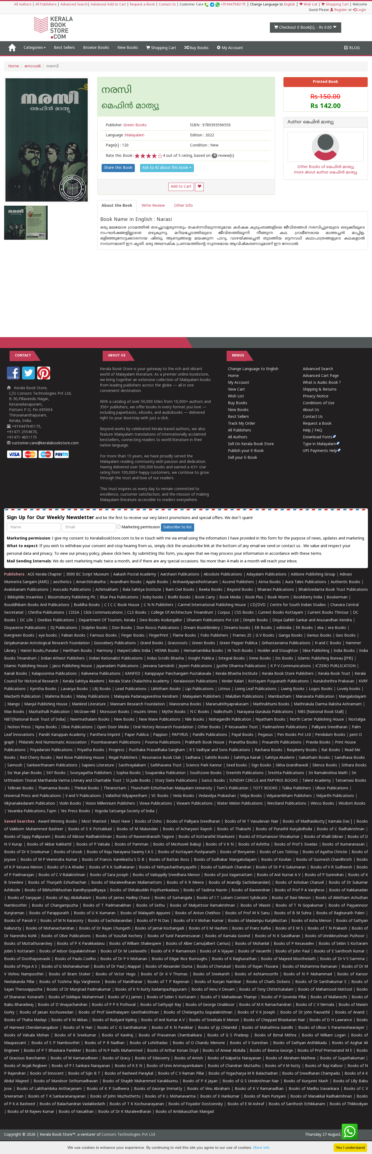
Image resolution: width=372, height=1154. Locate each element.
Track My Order (241, 423)
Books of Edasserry (152, 1058)
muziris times (145, 712)
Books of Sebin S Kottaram (171, 997)
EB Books (263, 628)
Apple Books (157, 582)
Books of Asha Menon (311, 921)
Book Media (230, 597)
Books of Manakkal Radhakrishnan (321, 1096)
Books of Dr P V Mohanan (123, 959)
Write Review (153, 205)
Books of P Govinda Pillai (283, 997)
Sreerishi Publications (245, 773)
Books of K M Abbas (69, 1020)
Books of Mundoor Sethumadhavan (65, 1081)
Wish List (310, 5)
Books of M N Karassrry (61, 921)
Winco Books (322, 803)
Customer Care (213, 5)
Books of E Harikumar (219, 1096)
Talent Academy (316, 780)
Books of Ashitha (253, 844)
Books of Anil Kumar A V (278, 875)
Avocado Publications (72, 590)
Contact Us (167, 5)
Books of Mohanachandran (50, 928)
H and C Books (328, 643)
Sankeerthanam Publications (52, 765)
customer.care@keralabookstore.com (45, 443)
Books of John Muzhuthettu (115, 1096)
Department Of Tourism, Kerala (107, 620)
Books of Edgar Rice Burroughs (180, 959)
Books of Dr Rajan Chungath (104, 928)
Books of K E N (128, 1066)
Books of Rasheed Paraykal (129, 1073)
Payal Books (242, 735)
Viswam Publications (194, 803)
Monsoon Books (114, 712)
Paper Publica (137, 735)
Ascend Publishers (238, 582)
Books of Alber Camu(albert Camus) (198, 944)
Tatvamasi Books (350, 780)
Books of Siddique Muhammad (75, 997)
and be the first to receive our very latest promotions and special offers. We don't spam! (130, 518)
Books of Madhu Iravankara (314, 1089)
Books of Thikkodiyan (349, 1104)
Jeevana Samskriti (158, 666)
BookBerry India (307, 597)
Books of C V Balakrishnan (61, 875)
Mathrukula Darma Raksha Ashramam (328, 704)
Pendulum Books (330, 735)
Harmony (104, 651)
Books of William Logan (324, 1035)
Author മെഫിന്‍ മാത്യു (311, 122)
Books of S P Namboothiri (55, 1043)
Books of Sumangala (173, 898)
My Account (232, 48)
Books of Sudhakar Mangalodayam (225, 860)
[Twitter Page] (29, 378)
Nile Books (194, 719)
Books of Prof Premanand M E (324, 1050)
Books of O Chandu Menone (199, 1043)
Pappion (160, 735)
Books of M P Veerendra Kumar (48, 860)
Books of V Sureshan (249, 1043)
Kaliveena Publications (101, 674)
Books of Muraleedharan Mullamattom (126, 882)
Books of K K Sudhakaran (112, 867)
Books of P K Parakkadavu (81, 944)
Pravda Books (318, 742)
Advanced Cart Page (321, 376)
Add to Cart (181, 186)
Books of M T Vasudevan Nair (251, 821)
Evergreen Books (19, 635)
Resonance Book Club (161, 758)
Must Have (120, 821)
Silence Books (324, 765)
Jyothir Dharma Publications (241, 666)
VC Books (160, 796)
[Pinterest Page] (44, 378)
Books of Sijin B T (84, 1073)
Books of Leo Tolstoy (279, 852)
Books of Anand (349, 1012)
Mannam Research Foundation (137, 704)
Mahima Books (58, 696)
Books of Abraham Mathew (291, 1058)
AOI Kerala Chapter (45, 574)
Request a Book (142, 5)
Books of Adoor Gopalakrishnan (67, 951)
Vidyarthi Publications (335, 796)
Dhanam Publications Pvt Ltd (213, 620)
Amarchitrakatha (91, 582)
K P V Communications (290, 666)
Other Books (209, 727)
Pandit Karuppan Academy (62, 735)
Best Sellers (64, 48)
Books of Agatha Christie (325, 852)
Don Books (122, 628)
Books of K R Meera (185, 882)
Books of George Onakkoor (209, 1005)
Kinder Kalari (233, 681)
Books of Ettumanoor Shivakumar (269, 837)
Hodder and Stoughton (277, 651)
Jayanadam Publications (117, 666)
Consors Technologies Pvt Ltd (128, 1134)
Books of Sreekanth (211, 974)
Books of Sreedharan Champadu (311, 1073)
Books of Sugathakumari (342, 1058)
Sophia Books (128, 773)
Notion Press (19, 727)
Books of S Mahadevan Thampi (228, 997)
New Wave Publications (160, 719)
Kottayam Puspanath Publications (278, 681)
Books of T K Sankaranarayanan (57, 1096)
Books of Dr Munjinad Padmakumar (79, 989)
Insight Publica (201, 658)
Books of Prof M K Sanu (247, 913)
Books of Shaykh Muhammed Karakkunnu (140, 1081)
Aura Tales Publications (305, 582)
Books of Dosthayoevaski (27, 959)
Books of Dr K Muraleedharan (124, 1112)
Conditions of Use (318, 403)
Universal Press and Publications (32, 796)
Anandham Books (126, 582)
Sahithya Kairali (247, 758)
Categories (33, 48)
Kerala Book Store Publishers (288, 674)
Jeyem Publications (195, 666)
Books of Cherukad (214, 966)
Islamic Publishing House (26, 666)
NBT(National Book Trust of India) (35, 719)
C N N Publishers (158, 605)
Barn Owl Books (180, 590)
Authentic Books (345, 582)
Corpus (224, 612)
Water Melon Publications (240, 803)
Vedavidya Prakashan (217, 796)
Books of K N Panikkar (172, 1028)
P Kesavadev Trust (241, 727)
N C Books (199, 712)
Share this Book (118, 168)
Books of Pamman (131, 844)
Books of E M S (289, 928)
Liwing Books (292, 689)
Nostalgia (356, 719)
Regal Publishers (123, 758)
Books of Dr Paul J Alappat (117, 966)
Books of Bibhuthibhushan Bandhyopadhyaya (65, 890)
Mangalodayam (352, 696)
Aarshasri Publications (179, 574)
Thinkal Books (86, 788)
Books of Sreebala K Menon (214, 1020)
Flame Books (184, 635)
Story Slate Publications (176, 780)
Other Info (183, 205)
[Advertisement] (186, 288)
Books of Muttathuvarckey (28, 944)
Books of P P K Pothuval (114, 1005)
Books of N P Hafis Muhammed (114, 1050)
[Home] (12, 48)
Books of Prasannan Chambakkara (170, 1035)
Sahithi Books (217, 758)
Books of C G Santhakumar (122, 1028)
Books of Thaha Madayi (25, 1020)
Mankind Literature (89, 704)
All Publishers (45, 5)
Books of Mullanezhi (328, 997)
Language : (125, 135)
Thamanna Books (54, 788)
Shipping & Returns (320, 389)
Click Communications (103, 612)
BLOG (354, 48)
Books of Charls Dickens (268, 982)
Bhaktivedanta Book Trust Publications (333, 590)
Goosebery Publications (115, 643)
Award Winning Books (57, 821)
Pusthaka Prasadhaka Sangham (157, 750)
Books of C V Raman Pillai (181, 1073)
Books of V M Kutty (282, 1066)
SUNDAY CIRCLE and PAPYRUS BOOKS (263, 780)
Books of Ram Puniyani (265, 1096)
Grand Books (151, 643)
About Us (311, 410)
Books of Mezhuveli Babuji (177, 844)
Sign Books (261, 765)
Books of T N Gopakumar (299, 905)
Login (361, 10)
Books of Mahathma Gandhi (267, 1028)
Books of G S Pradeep (228, 1035)
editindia (283, 628)
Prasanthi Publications (281, 742)
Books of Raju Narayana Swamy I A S (120, 852)
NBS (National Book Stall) (321, 712)
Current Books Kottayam (280, 612)
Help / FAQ (312, 430)
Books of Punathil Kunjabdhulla (284, 829)
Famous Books (103, 635)
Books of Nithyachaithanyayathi (167, 867)
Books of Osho (148, 821)
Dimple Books (255, 620)
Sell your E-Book (242, 457)
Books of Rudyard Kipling (114, 1020)
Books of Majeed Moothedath (288, 959)
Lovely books (348, 689)
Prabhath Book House (204, 742)
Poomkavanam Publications (116, 742)
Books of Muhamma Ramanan (309, 966)
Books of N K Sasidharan (277, 936)
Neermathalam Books (89, 719)
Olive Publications (77, 727)
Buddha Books (87, 605)
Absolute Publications (223, 574)
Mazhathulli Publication (49, 712)
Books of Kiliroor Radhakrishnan (83, 837)
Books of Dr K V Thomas (164, 974)
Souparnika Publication (165, 773)
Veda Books (183, 796)
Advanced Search (74, 5)
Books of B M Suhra (292, 913)
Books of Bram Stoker (69, 974)
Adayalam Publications (266, 574)
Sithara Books (354, 765)
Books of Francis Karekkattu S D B (113, 860)
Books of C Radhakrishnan (340, 829)
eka (320, 628)
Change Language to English (253, 369)
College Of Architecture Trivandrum (182, 612)
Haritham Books (77, 651)
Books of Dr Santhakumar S (320, 982)
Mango (13, 704)
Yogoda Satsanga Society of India (124, 811)
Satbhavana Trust (166, 765)
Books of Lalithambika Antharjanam (49, 1089)
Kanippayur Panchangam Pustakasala (178, 674)
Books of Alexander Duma (168, 966)
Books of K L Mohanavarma (170, 1096)
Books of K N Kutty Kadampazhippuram (151, 989)
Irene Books (260, 658)
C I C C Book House (121, 605)
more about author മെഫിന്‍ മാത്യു (325, 172)
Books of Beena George (271, 1050)
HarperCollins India (133, 651)
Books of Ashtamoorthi (256, 974)
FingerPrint (158, 635)
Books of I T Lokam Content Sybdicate (232, 898)
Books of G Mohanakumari (65, 966)
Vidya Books (251, 796)
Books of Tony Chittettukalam (266, 989)
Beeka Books (210, 590)
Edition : (202, 135)
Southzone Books (206, 773)
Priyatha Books (90, 750)
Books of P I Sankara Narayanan (80, 1066)
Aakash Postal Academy (135, 574)
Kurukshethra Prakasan (333, 681)
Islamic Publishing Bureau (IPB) (325, 658)
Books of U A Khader (65, 867)
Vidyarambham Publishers (289, 796)
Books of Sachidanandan (110, 921)
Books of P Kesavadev (294, 944)
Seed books (236, 765)
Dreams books (237, 628)
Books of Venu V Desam (213, 989)
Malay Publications (92, 696)
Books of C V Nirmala (315, 1005)
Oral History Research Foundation (163, 727)
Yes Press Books (75, 811)
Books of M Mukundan (137, 829)
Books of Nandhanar (123, 982)
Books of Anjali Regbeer (25, 1066)
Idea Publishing (316, 651)
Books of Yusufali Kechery (119, 936)
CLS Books (137, 612)
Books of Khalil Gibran (323, 837)
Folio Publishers (214, 635)
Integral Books (231, 658)
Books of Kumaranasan (343, 844)
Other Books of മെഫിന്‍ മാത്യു (325, 167)
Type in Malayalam (319, 444)
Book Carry (205, 597)
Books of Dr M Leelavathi (123, 951)
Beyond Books (240, 590)
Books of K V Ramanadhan (259, 1089)
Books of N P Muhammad (307, 974)
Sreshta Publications (286, 773)
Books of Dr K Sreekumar (27, 852)
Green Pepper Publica (238, 643)
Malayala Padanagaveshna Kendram (146, 696)
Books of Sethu (150, 905)
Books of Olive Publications (66, 936)
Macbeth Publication (22, 696)
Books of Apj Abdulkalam (68, 898)
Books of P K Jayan (200, 1081)
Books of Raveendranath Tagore (145, 837)
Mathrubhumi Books (271, 704)
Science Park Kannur (204, 765)
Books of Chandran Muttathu (234, 1066)
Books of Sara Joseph (109, 875)
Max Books (14, 712)
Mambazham (279, 696)
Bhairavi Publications (275, 590)
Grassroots (178, 643)
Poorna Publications (163, 742)
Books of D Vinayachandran (62, 1005)
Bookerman (337, 597)
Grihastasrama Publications (286, 643)
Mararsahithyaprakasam (227, 704)
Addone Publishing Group (313, 574)
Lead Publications (131, 689)
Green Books (203, 643)
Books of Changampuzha (55, 905)
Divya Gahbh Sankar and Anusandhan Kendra (312, 620)
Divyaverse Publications (25, 628)
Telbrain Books (20, 788)
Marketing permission (140, 527)
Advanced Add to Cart (108, 5)
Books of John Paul (292, 951)
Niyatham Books (270, 719)
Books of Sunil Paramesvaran (173, 936)
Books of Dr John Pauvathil (305, 1012)
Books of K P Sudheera (108, 1089)
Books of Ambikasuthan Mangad (184, 1112)
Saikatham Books (314, 758)
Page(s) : (117, 145)
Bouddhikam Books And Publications (36, 605)
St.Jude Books (138, 780)
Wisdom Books (352, 803)
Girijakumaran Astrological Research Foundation (47, 643)
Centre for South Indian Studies (298, 605)
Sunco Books (213, 780)
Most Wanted (93, 821)
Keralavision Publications (195, 681)
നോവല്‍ (33, 66)
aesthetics (62, 582)
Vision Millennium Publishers (110, 803)
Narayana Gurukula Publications (265, 712)
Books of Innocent (46, 1073)
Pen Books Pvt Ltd (294, 735)
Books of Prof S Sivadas (296, 844)
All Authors (22, 5)
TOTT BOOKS (265, 788)
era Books (337, 628)
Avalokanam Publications (26, 590)
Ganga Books (291, 635)
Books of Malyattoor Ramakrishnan (202, 905)
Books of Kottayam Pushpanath (187, 852)
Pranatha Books (243, 742)
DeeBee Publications (55, 620)
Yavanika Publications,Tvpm (31, 811)
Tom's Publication (232, 788)
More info (261, 1147)
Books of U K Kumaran (94, 913)
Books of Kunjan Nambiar (217, 982)
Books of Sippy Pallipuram (27, 837)
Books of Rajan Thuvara (256, 966)
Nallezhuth (223, 712)
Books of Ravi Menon (291, 898)
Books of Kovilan (276, 860)
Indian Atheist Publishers (63, 658)
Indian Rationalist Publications (116, 658)
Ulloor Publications (331, 788)
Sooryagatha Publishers (91, 773)
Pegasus (265, 735)
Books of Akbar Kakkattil (49, 844)
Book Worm (278, 597)
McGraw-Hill (84, 712)
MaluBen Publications (244, 696)
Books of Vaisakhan (76, 1112)
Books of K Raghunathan (234, 959)
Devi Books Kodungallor (160, 620)
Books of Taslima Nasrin (205, 890)
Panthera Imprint (105, 735)
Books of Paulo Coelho (75, 959)
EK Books (304, 628)
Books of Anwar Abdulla (224, 1050)
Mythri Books (174, 712)
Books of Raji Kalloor (324, 1066)
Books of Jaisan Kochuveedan (47, 1012)
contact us (291, 546)
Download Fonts (318, 437)
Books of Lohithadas (149, 1043)
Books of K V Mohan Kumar (198, 921)
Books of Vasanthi (254, 951)
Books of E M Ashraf (245, 1104)
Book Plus (254, 597)
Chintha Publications (46, 612)
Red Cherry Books (36, 758)
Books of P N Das (153, 921)
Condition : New (204, 145)
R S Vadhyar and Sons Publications (219, 750)
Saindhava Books (349, 758)
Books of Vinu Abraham (208, 1089)
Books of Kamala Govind (227, 936)
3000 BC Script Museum (87, 574)
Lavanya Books (74, 689)
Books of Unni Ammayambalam (175, 1066)
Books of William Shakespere (135, 944)
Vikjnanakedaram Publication (29, 803)
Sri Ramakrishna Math (328, 773)
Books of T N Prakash (327, 928)
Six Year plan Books (24, 773)
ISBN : (210, 125)
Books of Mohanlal (252, 944)
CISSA (74, 612)
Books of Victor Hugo (115, 974)
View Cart (236, 389)
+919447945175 (233, 5)
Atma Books (269, 582)
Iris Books (284, 658)
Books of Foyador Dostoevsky (195, 1104)
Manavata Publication (315, 696)
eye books (48, 635)
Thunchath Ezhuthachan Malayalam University (171, 788)
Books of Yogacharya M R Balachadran (243, 1073)
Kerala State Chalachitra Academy (139, 681)
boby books (153, 597)
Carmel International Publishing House (212, 605)
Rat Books (330, 750)
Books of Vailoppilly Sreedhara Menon (166, 875)
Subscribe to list (177, 527)
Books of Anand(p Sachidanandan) (239, 882)
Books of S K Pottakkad (90, 829)
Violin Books (70, 803)
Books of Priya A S (20, 966)
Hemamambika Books (203, 651)
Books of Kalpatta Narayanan (234, 1058)
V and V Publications (83, 796)
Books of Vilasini (255, 905)
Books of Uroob (68, 852)
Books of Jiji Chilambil (217, 1028)
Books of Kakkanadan (348, 890)
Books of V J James (125, 997)
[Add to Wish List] (199, 187)
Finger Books (133, 635)
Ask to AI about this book (165, 168)
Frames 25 (242, 635)
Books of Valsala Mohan (26, 1035)
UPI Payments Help (320, 451)
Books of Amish (188, 1058)
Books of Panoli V (20, 921)
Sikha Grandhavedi (292, 765)
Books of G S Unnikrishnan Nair (250, 1081)
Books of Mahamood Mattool (325, 989)
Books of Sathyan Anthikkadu (300, 1043)
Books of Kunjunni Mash (306, 1081)
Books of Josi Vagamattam (228, 875)
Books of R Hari (77, 1028)
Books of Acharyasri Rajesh (187, 829)
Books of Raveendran (250, 890)
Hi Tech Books (240, 651)
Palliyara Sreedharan (329, 727)
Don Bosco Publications (157, 628)
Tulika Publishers (296, 788)
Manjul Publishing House (46, 704)
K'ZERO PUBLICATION (335, 666)
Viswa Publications (155, 803)
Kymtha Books (43, 689)
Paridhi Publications (210, 735)
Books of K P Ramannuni (173, 951)
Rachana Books (268, 750)
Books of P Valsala (93, 844)
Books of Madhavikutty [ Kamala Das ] (317, 821)
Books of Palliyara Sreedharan (193, 821)
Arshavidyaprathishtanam (195, 582)
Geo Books (346, 635)
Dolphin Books (94, 628)
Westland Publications (287, 803)
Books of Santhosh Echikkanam (297, 1104)
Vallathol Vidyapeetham (126, 796)
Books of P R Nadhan (104, 1043)
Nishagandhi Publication (230, 719)
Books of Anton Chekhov (198, 913)
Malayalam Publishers (201, 696)
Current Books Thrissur (328, 612)
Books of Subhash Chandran (226, 867)
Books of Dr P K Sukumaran (281, 867)
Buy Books (198, 48)
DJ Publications (63, 628)
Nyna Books (46, 727)
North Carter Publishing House (317, 719)
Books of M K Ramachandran (265, 1005)
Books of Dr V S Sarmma (342, 959)
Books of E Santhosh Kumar (339, 951)
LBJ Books (101, 689)
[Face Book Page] (14, 378)
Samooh (14, 765)
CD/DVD (258, 605)
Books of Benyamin (237, 852)
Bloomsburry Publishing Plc (72, 597)
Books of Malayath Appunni (145, 913)
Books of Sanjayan (24, 898)
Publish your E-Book (246, 451)
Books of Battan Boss (169, 860)
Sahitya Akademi (279, 758)
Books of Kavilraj (117, 1035)
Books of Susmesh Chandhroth (324, 860)
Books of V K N (219, 844)
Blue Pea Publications (119, 597)
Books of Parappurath (49, 913)
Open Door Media (113, 727)
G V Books (265, 635)
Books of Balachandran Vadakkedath (72, 1104)
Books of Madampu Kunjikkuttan (257, 921)
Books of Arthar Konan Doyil (173, 1050)
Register (340, 10)
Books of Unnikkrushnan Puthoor (335, 936)
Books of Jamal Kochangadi (159, 928)
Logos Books (321, 689)
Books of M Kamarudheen (74, 1058)
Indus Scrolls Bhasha (165, 658)
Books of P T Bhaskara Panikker (52, 1050)
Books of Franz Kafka (251, 928)
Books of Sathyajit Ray (160, 1005)
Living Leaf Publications (255, 689)
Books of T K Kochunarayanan (136, 1104)
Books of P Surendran (324, 875)
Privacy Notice (315, 396)
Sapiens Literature (98, 765)
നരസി (117, 90)
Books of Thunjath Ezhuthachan (57, 882)
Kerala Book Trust (334, 674)
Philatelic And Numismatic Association (53, 742)
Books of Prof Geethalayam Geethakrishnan (118, 1012)
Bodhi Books (179, 597)
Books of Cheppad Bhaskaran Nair (274, 1020)
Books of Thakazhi (234, 829)
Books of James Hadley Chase (123, 898)
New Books (127, 48)
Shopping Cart (337, 5)
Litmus (224, 689)
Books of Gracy (116, 1058)
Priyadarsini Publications (51, 750)
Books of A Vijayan (217, 951)
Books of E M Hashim (208, 928)
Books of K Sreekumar (75, 1035)
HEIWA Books (167, 651)
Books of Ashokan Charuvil (299, 882)
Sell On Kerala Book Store (251, 444)
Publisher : (126, 125)
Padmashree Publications (284, 727)
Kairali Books (15, 674)
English (289, 5)
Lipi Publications (199, 689)
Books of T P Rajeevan (168, 982)
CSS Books (244, 612)
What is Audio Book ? (322, 382)
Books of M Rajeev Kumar (30, 1112)
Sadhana (192, 758)
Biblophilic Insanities (25, 597)
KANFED (132, 674)
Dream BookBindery (202, 628)
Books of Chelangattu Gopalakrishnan (198, 1012)
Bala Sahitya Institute (142, 590)
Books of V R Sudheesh (331, 867)
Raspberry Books (302, 750)
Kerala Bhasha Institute (236, 674)
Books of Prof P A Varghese (299, 890)
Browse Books (96, 48)
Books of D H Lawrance (330, 1020)
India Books (344, 651)
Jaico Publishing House (72, 666)
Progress (116, 750)
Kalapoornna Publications (54, 674)
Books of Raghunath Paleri (340, 913)
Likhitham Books (166, 689)
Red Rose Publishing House (80, 758)
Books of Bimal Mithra (275, 1035)
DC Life (26, 620)
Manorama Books (185, 704)
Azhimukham (106, 590)
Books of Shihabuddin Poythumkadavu (144, 890)
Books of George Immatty (158, 1089)
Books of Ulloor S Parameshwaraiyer (331, 1028)
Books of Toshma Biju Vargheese (69, 982)
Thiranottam (114, 788)
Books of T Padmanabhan (107, 905)
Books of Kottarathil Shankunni (206, 837)
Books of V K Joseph (256, 1012)
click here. (123, 553)
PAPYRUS (180, 735)
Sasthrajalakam (132, 765)
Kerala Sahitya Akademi (83, 681)
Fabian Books (73, 635)
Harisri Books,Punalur (39, 651)
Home (13, 66)
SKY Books (56, 773)
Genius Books (319, 635)
